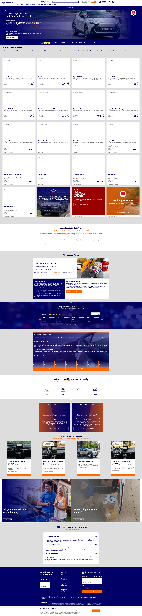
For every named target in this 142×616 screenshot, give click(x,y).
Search (78, 2)
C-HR (82, 362)
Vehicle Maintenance (64, 581)
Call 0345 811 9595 (46, 574)
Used (89, 42)
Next (102, 319)
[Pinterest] (52, 580)
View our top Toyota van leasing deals (45, 215)
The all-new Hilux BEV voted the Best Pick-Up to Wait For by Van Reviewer (48, 293)
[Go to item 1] (69, 246)
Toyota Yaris (111, 174)
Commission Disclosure (84, 596)
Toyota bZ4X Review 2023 (86, 461)
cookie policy (74, 613)
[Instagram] (49, 580)
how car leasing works (54, 272)
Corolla (10, 23)
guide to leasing (7, 519)
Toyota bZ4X (42, 77)
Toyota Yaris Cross (9, 206)
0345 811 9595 (100, 2)
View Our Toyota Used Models (87, 428)
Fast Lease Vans (64, 580)
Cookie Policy (76, 596)
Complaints (80, 597)
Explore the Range (80, 42)
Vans (94, 42)
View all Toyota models (11, 37)
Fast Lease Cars (64, 579)
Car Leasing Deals (64, 578)
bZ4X (37, 26)
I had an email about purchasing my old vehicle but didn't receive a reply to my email (93, 320)
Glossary (90, 596)
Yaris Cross (27, 26)
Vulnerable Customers (72, 597)
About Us (62, 574)
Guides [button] (50, 4)
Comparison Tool (64, 586)
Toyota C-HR (111, 77)
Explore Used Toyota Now (122, 212)
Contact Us (63, 590)
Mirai (93, 362)
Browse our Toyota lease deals (73, 291)
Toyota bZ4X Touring (79, 77)
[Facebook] (41, 580)
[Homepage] (7, 2)
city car (65, 234)
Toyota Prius (111, 141)
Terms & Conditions (53, 596)
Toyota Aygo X (8, 77)
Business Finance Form (53, 597)
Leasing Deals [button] (33, 4)
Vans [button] (22, 4)
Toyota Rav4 (42, 174)
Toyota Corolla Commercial (46, 109)
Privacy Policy (87, 588)
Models (55, 42)
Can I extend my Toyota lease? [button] (52, 553)
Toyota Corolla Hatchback (81, 109)
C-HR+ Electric (45, 352)
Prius (14, 22)
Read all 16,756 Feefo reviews (71, 324)
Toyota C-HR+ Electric (10, 109)
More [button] (55, 4)
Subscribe (92, 591)
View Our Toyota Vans (54, 428)
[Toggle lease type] (89, 1)
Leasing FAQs (42, 596)
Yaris (71, 362)
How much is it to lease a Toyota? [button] (52, 544)
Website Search (64, 589)
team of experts (83, 287)
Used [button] (27, 4)
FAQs (100, 42)
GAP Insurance (42, 598)
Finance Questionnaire (78, 519)
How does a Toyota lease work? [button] (52, 536)
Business (85, 1)
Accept (96, 610)
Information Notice (93, 597)
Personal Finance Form (44, 597)
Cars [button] (18, 4)
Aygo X (18, 26)
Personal (93, 1)
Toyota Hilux (7, 141)
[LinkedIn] (44, 580)
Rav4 (104, 362)
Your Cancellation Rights (62, 596)
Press (62, 575)
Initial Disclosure (85, 597)
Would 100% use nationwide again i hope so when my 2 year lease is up (77, 319)
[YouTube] (47, 580)
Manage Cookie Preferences (66, 591)
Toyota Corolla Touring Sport (116, 109)
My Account (113, 2)
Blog (62, 584)
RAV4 (34, 22)
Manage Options (87, 610)
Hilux (60, 362)
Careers (47, 596)
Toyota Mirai (76, 141)
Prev (40, 319)
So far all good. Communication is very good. (63, 319)
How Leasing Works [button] (42, 4)
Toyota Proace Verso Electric (12, 174)
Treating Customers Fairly (63, 597)
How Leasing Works (64, 583)
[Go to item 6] (72, 246)
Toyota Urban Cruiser (79, 174)
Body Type (62, 42)
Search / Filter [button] (71, 7)
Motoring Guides (64, 585)
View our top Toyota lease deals (81, 204)
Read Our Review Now (19, 474)
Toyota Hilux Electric (44, 141)
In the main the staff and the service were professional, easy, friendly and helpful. (48, 320)
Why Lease (70, 42)
